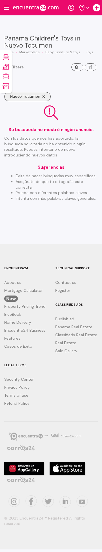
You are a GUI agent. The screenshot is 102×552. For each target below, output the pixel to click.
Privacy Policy (17, 387)
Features (12, 338)
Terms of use (16, 395)
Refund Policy (16, 403)
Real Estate (65, 342)
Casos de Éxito (18, 346)
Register (62, 290)
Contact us (65, 282)
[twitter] (31, 501)
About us (12, 282)
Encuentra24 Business (24, 330)
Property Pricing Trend (25, 306)
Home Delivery (17, 322)
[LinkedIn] (65, 502)
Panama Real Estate (73, 326)
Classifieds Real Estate (76, 334)
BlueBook (12, 314)
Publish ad (64, 318)
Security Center (19, 379)
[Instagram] (14, 501)
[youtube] (82, 501)
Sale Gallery (66, 350)
